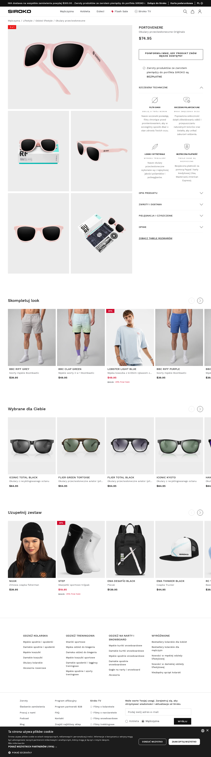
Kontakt (59, 718)
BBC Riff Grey (19, 369)
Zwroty (24, 700)
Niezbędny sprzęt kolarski (166, 672)
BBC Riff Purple (168, 369)
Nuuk (13, 581)
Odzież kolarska (35, 635)
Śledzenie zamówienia (32, 706)
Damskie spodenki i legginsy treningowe (82, 664)
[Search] (185, 11)
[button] (71, 746)
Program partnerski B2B (68, 706)
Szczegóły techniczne (153, 87)
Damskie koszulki (33, 657)
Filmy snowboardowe (105, 718)
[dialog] (105, 742)
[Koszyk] (193, 12)
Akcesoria (114, 675)
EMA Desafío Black (121, 581)
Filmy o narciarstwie (105, 712)
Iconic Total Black (23, 477)
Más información (16, 743)
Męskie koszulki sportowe (80, 657)
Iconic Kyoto (166, 477)
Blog (22, 724)
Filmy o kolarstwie (103, 706)
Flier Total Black (120, 477)
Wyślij (182, 721)
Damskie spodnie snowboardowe (118, 663)
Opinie (142, 227)
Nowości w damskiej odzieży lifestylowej (168, 666)
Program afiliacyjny (65, 700)
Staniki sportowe (75, 642)
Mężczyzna (152, 721)
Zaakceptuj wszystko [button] (184, 741)
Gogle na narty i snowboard (124, 669)
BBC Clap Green (69, 369)
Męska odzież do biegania (80, 647)
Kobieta (134, 721)
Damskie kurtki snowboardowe (126, 650)
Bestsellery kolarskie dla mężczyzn (165, 649)
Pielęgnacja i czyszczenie (156, 215)
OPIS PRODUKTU (148, 193)
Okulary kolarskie (33, 662)
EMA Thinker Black (170, 581)
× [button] (207, 730)
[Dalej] (200, 301)
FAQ (57, 712)
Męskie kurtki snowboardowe (125, 645)
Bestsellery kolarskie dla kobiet (169, 642)
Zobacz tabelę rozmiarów (155, 238)
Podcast (24, 718)
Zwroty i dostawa (150, 204)
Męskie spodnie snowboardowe (126, 656)
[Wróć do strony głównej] (19, 11)
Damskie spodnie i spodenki (39, 647)
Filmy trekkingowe (103, 724)
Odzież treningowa (80, 635)
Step (61, 581)
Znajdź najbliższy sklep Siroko (68, 726)
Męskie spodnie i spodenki (38, 642)
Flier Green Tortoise (74, 477)
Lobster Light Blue (121, 369)
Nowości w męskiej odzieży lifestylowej (167, 657)
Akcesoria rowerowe (34, 668)
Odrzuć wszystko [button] (152, 741)
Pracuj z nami (27, 712)
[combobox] (202, 730)
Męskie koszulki (32, 652)
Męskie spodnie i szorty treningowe (79, 673)
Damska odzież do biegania (81, 652)
